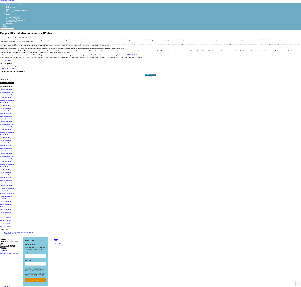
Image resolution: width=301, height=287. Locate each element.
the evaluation (93, 50)
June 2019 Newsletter (5, 108)
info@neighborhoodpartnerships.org (9, 253)
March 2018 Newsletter (6, 148)
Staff (7, 9)
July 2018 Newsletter (5, 137)
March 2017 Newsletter (6, 180)
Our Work (5, 13)
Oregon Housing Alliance (12, 17)
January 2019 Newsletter (6, 121)
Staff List (3, 250)
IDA (6, 60)
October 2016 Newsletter (6, 190)
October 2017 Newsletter (6, 161)
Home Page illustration (12, 11)
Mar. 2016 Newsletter (5, 209)
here (141, 57)
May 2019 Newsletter (5, 110)
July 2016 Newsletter (5, 198)
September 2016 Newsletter (7, 193)
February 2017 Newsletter (6, 182)
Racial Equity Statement (15, 16)
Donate (5, 26)
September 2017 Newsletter (7, 164)
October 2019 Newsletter (6, 97)
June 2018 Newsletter (5, 140)
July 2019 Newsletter (5, 105)
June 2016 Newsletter (5, 201)
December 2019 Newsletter (7, 92)
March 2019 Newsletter (6, 116)
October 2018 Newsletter (6, 129)
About (4, 3)
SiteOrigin (3, 286)
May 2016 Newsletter (5, 204)
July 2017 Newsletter (5, 169)
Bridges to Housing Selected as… (9, 67)
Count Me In (35, 280)
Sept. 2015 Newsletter (5, 226)
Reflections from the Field (9, 233)
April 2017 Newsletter (5, 177)
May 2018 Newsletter (5, 142)
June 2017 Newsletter (5, 172)
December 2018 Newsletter (7, 124)
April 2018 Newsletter (5, 145)
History (8, 6)
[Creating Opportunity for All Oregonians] (7, 0)
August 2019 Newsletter (6, 102)
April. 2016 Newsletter (5, 206)
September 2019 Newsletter (7, 100)
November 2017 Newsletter (7, 158)
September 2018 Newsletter (7, 132)
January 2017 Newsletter (6, 185)
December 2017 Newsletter (7, 156)
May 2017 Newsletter (5, 174)
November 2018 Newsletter (7, 126)
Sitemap (56, 240)
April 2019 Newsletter (5, 113)
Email (26, 252)
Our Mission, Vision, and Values (14, 4)
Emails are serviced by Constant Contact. (35, 275)
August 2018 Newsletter (6, 134)
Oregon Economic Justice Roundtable (15, 20)
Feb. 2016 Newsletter (5, 212)
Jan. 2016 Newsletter (5, 214)
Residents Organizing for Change (14, 19)
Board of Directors (11, 7)
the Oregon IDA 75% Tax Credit (129, 55)
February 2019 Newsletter (6, 118)
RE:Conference (10, 23)
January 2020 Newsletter (6, 89)
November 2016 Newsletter (7, 188)
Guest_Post (24, 37)
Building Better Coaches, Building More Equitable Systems (18, 232)
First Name (28, 260)
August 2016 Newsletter (6, 196)
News (9, 60)
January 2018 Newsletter (6, 153)
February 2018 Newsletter (6, 150)
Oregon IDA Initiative (11, 21)
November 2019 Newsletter (7, 94)
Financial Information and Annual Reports (16, 10)
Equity (8, 14)
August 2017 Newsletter (6, 166)
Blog (4, 24)
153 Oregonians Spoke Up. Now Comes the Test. (15, 235)
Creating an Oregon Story (7, 68)
